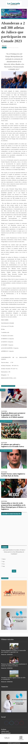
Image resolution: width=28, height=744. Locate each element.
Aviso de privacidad (5, 733)
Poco (3, 564)
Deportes (4, 47)
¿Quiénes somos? (5, 731)
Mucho (4, 559)
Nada (3, 566)
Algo (3, 561)
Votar (14, 571)
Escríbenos (3, 729)
